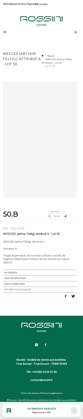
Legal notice (56, 393)
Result (50, 55)
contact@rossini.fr (41, 379)
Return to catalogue (17, 289)
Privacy (44, 393)
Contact (44, 4)
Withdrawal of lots (14, 3)
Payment (32, 3)
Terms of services (30, 393)
